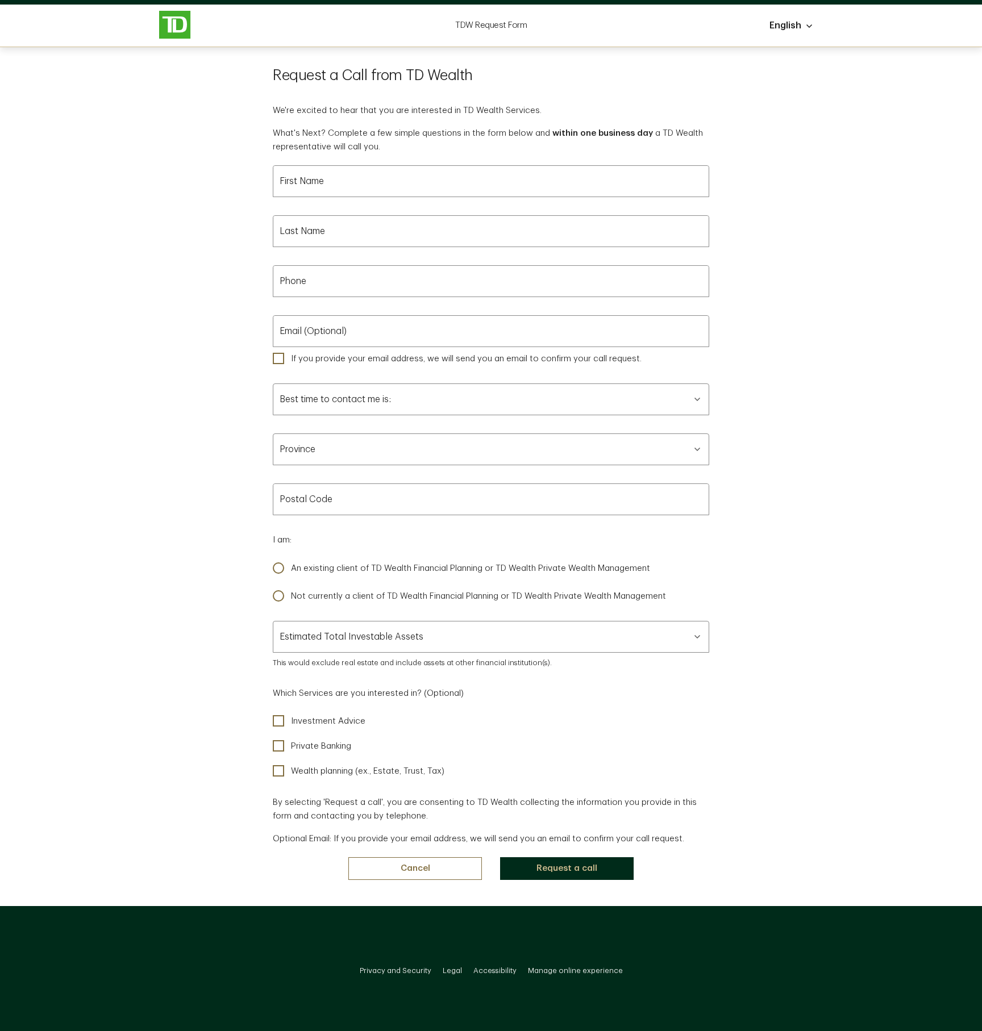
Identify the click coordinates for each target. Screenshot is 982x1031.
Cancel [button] (415, 868)
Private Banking (321, 746)
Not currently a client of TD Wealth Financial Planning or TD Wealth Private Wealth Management (478, 596)
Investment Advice (328, 721)
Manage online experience (575, 970)
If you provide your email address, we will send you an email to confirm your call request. (466, 358)
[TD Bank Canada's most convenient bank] (174, 26)
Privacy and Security (395, 970)
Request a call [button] (566, 868)
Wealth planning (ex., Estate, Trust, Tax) (367, 771)
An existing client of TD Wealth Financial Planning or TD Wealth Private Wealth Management (470, 568)
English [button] (785, 25)
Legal (452, 970)
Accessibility (495, 970)
